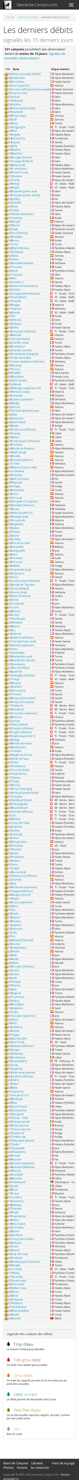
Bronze (16, 785)
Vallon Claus (19, 1288)
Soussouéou (19, 1110)
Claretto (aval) (20, 342)
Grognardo (18, 520)
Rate (14, 414)
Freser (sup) (19, 116)
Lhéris (15, 1080)
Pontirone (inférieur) (24, 429)
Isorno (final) (19, 592)
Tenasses (17, 845)
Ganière (16, 925)
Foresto (16, 921)
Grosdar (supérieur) (24, 1016)
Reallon (16, 150)
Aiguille (16, 134)
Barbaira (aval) (20, 392)
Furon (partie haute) (23, 108)
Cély (14, 932)
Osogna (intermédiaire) (26, 293)
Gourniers (18, 1201)
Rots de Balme (20, 1311)
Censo (15, 615)
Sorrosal (17, 498)
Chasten (16, 751)
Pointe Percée (20, 172)
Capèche (17, 827)
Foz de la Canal (21, 543)
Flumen (16, 985)
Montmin (17, 176)
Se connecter (40, 1467)
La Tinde (17, 1269)
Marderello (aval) (22, 656)
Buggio (16, 305)
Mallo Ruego (19, 452)
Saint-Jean (17, 418)
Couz (15, 577)
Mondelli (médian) (22, 263)
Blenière (17, 849)
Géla (14, 146)
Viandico (17, 686)
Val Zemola (18, 138)
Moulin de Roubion (23, 448)
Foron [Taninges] (22, 789)
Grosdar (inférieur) (23, 966)
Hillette (16, 566)
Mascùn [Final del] (22, 940)
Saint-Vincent (19, 380)
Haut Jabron (19, 1216)
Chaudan (17, 796)
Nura (15, 906)
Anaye (15, 781)
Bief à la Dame (20, 479)
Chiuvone (17, 1299)
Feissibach (18, 709)
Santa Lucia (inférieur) (24, 876)
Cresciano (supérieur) (24, 713)
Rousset (16, 1159)
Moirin (15, 1231)
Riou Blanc (18, 1004)
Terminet (17, 558)
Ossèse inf (18, 1133)
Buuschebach (20, 808)
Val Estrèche (19, 1307)
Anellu (15, 1314)
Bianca (16, 626)
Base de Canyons (28, 17)
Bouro (15, 240)
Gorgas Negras (21, 339)
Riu (13, 910)
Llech (15, 271)
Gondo (16, 312)
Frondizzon (18, 1057)
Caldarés (17, 1027)
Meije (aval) (18, 165)
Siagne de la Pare (22, 755)
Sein (14, 278)
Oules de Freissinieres (25, 286)
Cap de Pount (20, 1254)
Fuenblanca (18, 766)
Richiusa (16, 324)
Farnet (15, 1031)
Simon (15, 437)
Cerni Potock (19, 1106)
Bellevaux (17, 1053)
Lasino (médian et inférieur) (28, 361)
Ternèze (16, 694)
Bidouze (17, 1243)
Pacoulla (17, 267)
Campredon (19, 947)
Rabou (16, 1001)
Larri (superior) (21, 85)
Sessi (15, 123)
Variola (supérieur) (23, 645)
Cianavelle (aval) (21, 569)
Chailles (16, 373)
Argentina (17, 524)
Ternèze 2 (18, 282)
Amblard (17, 1303)
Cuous (15, 970)
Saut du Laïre (19, 1038)
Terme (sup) (19, 1280)
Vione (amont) (20, 1125)
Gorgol (16, 221)
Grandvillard (19, 1061)
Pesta (15, 762)
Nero (15, 864)
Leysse (16, 142)
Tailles (15, 210)
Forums (22, 1467)
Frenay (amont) (21, 1121)
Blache (16, 225)
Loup (15, 1065)
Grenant (16, 1208)
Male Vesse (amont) (23, 1072)
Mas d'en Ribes (21, 668)
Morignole (18, 1114)
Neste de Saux (20, 759)
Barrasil (16, 335)
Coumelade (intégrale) (25, 354)
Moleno (16, 819)
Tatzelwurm (19, 1182)
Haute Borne (19, 774)
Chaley (16, 199)
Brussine (17, 1178)
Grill (14, 119)
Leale (15, 1186)
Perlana (16, 982)
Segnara (16, 308)
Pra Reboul (18, 346)
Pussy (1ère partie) (23, 702)
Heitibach (17, 705)
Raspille (16, 301)
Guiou (15, 974)
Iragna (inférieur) (22, 732)
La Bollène (18, 471)
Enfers (15, 1220)
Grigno (16, 1050)
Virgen (15, 898)
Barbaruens (19, 747)
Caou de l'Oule (20, 823)
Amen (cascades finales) (26, 74)
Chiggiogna (18, 127)
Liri (13, 936)
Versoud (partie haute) (25, 793)
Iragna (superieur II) (23, 736)
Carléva (16, 104)
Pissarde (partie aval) (24, 191)
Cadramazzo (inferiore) (26, 441)
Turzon (16, 944)
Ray (14, 883)
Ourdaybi (17, 1174)
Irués (15, 1012)
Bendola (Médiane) (23, 1167)
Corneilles (18, 1227)
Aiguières (17, 1008)
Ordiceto (17, 444)
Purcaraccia (19, 690)
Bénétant (17, 622)
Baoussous (18, 664)
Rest (14, 131)
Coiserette (18, 603)
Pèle (14, 955)
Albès (15, 963)
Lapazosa (17, 1091)
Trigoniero (18, 573)
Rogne (15, 187)
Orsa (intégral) (20, 588)
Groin (15, 600)
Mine (14, 1087)
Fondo (16, 951)
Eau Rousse (18, 618)
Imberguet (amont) (23, 1140)
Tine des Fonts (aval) (24, 641)
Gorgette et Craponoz (25, 501)
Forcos (16, 369)
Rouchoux (18, 376)
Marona (16, 1171)
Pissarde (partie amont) (26, 195)
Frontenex (18, 857)
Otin (14, 1023)
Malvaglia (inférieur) (23, 675)
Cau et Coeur (19, 93)
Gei (14, 815)
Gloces (16, 407)
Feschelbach (19, 297)
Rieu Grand (18, 1224)
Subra (15, 259)
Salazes (16, 777)
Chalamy (17, 218)
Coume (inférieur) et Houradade (31, 89)
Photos (8, 1467)
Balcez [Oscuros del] (24, 467)
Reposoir (17, 482)
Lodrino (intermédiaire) (26, 581)
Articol (16, 97)
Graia (15, 1246)
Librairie (37, 1463)
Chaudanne (18, 1152)
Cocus (15, 1193)
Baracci (16, 611)
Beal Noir (17, 153)
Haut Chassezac (21, 596)
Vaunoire (17, 928)
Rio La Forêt (19, 872)
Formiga (17, 365)
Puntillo (16, 456)
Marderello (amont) (23, 660)
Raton (15, 853)
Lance (15, 838)
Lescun (16, 721)
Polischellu (18, 490)
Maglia (16, 403)
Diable (16, 868)
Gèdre (15, 1144)
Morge (16, 184)
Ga (13, 630)
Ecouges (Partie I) (22, 157)
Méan (15, 1295)
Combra (17, 1197)
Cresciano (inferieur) (24, 331)
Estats (15, 426)
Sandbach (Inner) (22, 800)
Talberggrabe (20, 804)
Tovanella (17, 547)
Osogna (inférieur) (22, 728)
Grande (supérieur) (23, 1163)
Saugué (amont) (21, 894)
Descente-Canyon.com (37, 4)
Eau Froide (18, 1042)
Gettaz (16, 830)
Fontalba (17, 237)
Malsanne (17, 100)
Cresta (16, 463)
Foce (14, 1189)
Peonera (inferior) (22, 460)
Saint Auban (19, 422)
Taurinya (17, 475)
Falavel (16, 917)
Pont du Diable (20, 770)
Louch (15, 607)
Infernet (16, 320)
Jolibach (16, 384)
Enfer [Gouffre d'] (22, 513)
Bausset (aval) (20, 516)
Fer (14, 316)
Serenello (17, 1277)
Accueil (11, 17)
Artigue (16, 486)
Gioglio (16, 1265)
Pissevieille (18, 1148)
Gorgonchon (19, 842)
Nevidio (16, 1318)
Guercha (17, 671)
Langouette (18, 550)
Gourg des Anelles (23, 1239)
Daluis (15, 528)
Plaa (14, 1103)
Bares (15, 1292)
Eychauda (17, 252)
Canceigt (17, 834)
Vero (14, 554)
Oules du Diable (21, 358)
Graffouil (17, 1235)
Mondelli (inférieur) (23, 505)
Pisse (15, 206)
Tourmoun (18, 997)
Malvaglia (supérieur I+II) (26, 388)
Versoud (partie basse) (25, 410)
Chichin (16, 290)
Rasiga (16, 740)
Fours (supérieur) (22, 902)
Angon (16, 1035)
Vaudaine (17, 112)
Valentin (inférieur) (22, 1046)
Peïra (15, 649)
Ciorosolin (18, 1284)
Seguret (16, 993)
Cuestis (16, 433)
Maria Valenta (20, 724)
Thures (16, 532)
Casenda (17, 395)
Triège (15, 679)
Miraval (16, 683)
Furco (15, 494)
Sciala (15, 913)
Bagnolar (17, 1069)
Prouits (16, 1155)
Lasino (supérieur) (22, 399)
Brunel (16, 1250)
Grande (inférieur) (22, 811)
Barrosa (16, 717)
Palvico (16, 861)
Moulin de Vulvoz (22, 743)
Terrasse (17, 274)
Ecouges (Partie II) (22, 161)
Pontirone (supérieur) (24, 887)
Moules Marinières (23, 214)
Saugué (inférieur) (22, 891)
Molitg (15, 1273)
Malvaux (16, 1205)
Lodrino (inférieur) (22, 1076)
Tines (15, 1019)
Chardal (16, 879)
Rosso (15, 509)
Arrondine (18, 82)
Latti (14, 978)
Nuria (15, 256)
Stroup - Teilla (20, 1118)
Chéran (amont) (21, 1129)
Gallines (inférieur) (22, 637)
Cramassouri (19, 168)
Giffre (15, 327)
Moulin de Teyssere (23, 584)
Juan (14, 989)
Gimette (16, 202)
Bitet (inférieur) (20, 248)
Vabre (15, 1084)
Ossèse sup (19, 1137)
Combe (16, 539)
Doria (15, 535)
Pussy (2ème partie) (23, 698)
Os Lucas (17, 562)
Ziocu (15, 244)
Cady (15, 229)
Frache (16, 180)
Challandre (18, 78)
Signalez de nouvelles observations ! (34, 55)
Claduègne (18, 652)
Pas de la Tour (20, 1095)
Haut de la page (63, 1463)
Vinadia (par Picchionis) (25, 1261)
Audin (15, 959)
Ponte (15, 1212)
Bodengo (17, 1099)
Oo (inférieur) (20, 233)
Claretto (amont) (21, 350)
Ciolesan (17, 1258)
